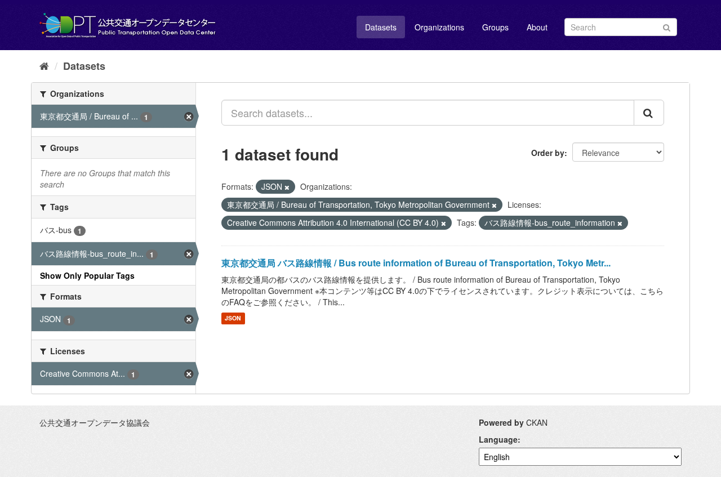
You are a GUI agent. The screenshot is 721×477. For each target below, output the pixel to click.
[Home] (44, 65)
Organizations (439, 27)
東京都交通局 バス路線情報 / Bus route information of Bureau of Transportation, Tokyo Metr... (416, 262)
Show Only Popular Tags (87, 275)
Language (498, 439)
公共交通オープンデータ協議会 (94, 422)
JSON (233, 318)
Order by (547, 152)
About (537, 27)
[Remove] (287, 186)
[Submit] (666, 26)
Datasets (381, 27)
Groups (495, 27)
